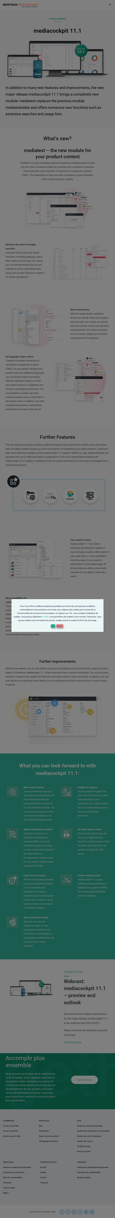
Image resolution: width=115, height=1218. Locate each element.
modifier (45, 617)
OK (53, 626)
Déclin (59, 626)
